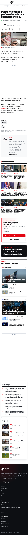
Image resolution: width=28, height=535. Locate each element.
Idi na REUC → (23, 267)
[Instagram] (8, 482)
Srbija (3, 127)
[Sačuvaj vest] (19, 29)
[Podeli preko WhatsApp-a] (12, 29)
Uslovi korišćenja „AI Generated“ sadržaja (10, 507)
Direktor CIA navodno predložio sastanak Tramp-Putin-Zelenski (17, 441)
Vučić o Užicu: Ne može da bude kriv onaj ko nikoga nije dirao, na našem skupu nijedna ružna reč (14, 390)
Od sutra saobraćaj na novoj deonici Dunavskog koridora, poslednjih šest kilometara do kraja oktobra (14, 402)
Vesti (5, 5)
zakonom (4, 108)
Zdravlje (3, 495)
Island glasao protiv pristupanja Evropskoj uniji (16, 291)
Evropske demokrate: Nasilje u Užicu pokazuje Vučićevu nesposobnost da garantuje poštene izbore (7, 211)
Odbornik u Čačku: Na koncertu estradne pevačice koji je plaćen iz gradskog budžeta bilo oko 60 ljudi (14, 396)
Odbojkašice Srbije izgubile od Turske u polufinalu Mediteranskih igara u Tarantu (20, 211)
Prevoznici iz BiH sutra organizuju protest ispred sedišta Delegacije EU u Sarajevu (17, 286)
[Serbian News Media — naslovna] (14, 2)
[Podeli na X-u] (6, 29)
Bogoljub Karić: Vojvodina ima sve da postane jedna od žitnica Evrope (17, 426)
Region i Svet (4, 488)
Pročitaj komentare (14, 239)
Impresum (3, 521)
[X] (2, 482)
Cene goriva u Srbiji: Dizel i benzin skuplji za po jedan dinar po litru (7, 176)
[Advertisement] (14, 81)
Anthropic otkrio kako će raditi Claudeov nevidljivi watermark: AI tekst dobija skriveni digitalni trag (16, 324)
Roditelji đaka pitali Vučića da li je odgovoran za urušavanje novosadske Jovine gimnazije (17, 434)
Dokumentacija (4, 526)
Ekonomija (4, 122)
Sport (15, 207)
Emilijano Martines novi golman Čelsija (15, 455)
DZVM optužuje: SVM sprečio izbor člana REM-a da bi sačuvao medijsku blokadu (13, 252)
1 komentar (21, 25)
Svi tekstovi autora (13, 154)
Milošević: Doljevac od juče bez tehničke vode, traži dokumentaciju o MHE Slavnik (19, 177)
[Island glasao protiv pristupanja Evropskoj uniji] (5, 292)
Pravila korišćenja (5, 502)
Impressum (3, 509)
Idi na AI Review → (23, 299)
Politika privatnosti (5, 504)
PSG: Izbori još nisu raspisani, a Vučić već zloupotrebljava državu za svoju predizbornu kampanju (7, 194)
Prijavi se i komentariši (14, 235)
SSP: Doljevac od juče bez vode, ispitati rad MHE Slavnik (17, 448)
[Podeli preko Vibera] (9, 29)
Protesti (16, 5)
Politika (10, 5)
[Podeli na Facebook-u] (2, 29)
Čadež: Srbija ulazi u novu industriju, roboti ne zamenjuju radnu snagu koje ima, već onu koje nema (20, 194)
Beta (5, 23)
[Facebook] (5, 482)
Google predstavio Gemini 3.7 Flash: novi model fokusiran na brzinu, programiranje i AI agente (17, 318)
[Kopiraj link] (16, 29)
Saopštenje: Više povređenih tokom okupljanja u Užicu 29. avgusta (14, 407)
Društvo (23, 5)
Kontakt (3, 512)
